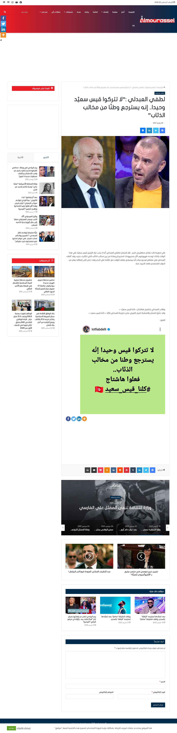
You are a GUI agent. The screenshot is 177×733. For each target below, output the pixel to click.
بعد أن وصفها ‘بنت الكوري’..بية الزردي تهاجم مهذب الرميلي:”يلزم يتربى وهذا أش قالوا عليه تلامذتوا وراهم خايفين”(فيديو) (25, 203)
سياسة (114, 12)
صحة (79, 12)
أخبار (123, 12)
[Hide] (1, 40)
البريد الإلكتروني (158, 692)
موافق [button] (11, 728)
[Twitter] (73, 418)
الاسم (162, 682)
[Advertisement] (115, 231)
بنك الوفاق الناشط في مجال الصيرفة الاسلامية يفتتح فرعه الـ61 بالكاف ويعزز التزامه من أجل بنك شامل (44, 319)
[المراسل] (157, 19)
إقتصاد (105, 12)
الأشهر (46, 157)
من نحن (44, 12)
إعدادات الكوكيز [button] (24, 728)
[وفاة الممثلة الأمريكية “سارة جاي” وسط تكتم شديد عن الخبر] (46, 188)
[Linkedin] (79, 418)
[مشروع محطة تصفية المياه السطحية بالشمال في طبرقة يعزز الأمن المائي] (22, 271)
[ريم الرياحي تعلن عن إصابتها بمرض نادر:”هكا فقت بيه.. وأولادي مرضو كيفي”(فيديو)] (81, 605)
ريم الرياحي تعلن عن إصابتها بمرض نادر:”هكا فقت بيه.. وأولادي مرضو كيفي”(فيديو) (81, 619)
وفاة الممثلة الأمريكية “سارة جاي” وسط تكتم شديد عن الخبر (25, 187)
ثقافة (95, 12)
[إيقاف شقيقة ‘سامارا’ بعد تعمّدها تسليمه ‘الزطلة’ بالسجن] (115, 605)
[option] (115, 507)
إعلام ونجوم (150, 87)
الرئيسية (131, 12)
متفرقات (69, 12)
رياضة (87, 12)
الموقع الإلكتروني (106, 692)
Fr (133, 26)
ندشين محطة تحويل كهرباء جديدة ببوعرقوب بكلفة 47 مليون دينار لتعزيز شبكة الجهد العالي (44, 286)
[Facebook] (68, 418)
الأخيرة (20, 157)
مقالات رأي (55, 12)
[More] (84, 418)
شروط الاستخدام (93, 728)
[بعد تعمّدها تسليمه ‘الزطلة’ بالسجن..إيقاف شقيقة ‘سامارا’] (150, 605)
